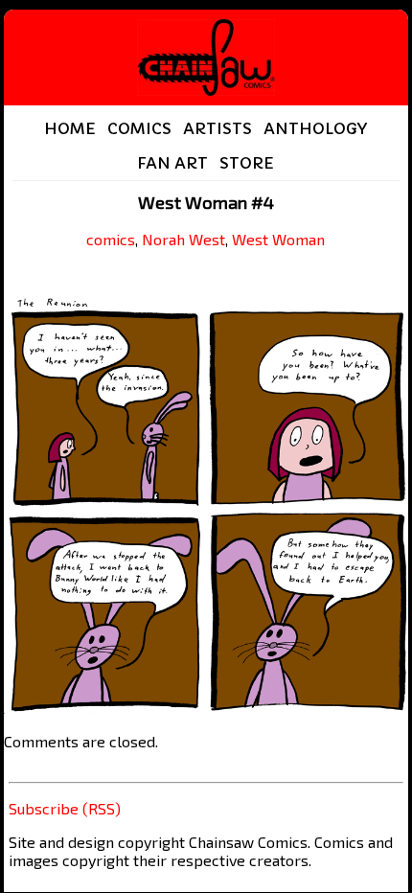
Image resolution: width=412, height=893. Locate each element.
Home (70, 128)
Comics (139, 128)
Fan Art (172, 162)
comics (110, 239)
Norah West (183, 239)
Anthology (315, 128)
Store (246, 162)
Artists (217, 128)
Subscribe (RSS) (65, 808)
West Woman (278, 239)
